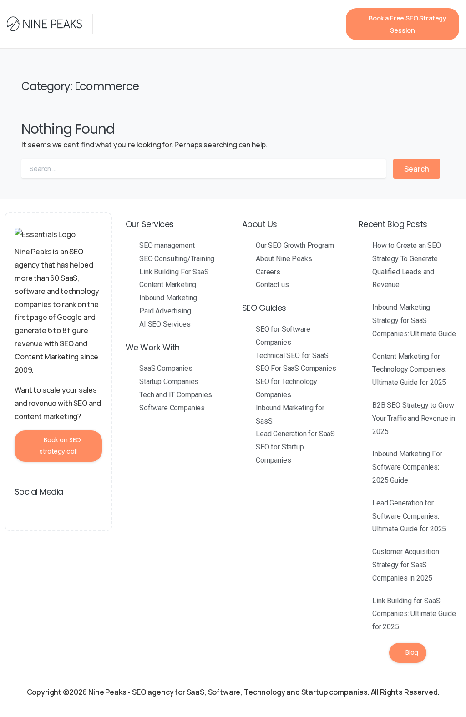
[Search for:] (203, 168)
